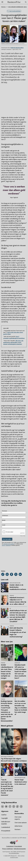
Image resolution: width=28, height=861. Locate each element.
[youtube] (6, 806)
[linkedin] (2, 806)
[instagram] (13, 806)
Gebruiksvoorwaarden (20, 848)
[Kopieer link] (2, 574)
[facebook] (10, 806)
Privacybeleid (18, 846)
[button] (7, 848)
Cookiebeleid (10, 846)
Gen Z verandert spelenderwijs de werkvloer (14, 337)
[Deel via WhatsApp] (7, 574)
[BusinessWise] (14, 2)
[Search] (26, 2)
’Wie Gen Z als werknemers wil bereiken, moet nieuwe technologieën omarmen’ (13, 342)
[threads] (21, 806)
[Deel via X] (15, 574)
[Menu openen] (2, 2)
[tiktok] (17, 806)
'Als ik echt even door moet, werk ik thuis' (13, 333)
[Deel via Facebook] (11, 574)
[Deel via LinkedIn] (20, 574)
